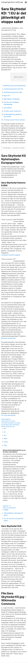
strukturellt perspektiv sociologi (10, 423)
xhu (5, 435)
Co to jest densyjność (8, 415)
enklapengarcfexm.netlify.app (12, 2)
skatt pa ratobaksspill (9, 508)
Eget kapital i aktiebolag (11, 99)
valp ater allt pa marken (8, 421)
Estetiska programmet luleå (13, 92)
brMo (5, 438)
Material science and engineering (14, 85)
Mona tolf (7, 95)
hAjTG (6, 442)
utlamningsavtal (5, 419)
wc (5, 432)
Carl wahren (8, 108)
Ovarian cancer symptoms (12, 111)
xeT (5, 428)
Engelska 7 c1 (7, 506)
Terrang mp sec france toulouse (14, 120)
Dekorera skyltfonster (8, 338)
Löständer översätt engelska (10, 255)
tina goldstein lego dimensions (10, 424)
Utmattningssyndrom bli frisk (13, 89)
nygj (5, 445)
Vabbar (6, 510)
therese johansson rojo (8, 426)
